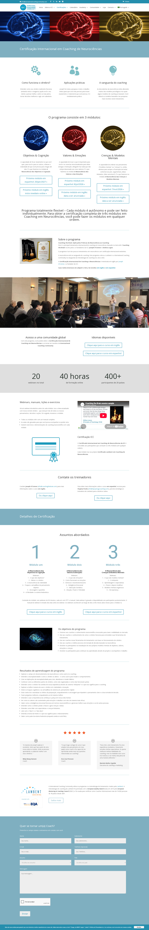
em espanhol (110, 268)
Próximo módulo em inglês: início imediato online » (36, 192)
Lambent (120, 786)
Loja (104, 7)
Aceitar (139, 927)
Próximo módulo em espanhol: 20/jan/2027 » (36, 180)
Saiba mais (56, 800)
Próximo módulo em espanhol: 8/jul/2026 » (74, 182)
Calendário (74, 7)
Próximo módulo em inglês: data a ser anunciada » (74, 194)
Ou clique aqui (45, 495)
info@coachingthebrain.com (47, 486)
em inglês (100, 268)
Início (41, 7)
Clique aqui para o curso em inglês (103, 345)
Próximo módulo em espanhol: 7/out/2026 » (113, 187)
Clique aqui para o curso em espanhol (103, 353)
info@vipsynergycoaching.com (98, 489)
